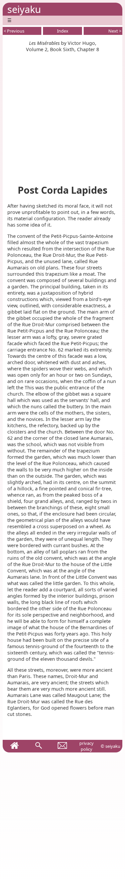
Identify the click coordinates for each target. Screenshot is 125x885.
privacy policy (86, 746)
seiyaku (24, 9)
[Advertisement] (62, 114)
